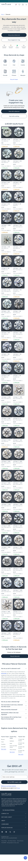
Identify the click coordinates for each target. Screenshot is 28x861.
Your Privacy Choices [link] (12, 840)
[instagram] (14, 832)
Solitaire (12, 741)
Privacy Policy (4, 840)
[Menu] (26, 4)
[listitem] (14, 810)
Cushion (3, 744)
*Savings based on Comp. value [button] (13, 842)
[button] (14, 668)
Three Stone (13, 749)
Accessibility (3, 842)
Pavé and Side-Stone (13, 746)
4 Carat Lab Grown (21, 751)
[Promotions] (16, 4)
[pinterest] (6, 832)
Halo (11, 743)
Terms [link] (18, 788)
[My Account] (19, 4)
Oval (2, 742)
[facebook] (2, 832)
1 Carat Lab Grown (21, 740)
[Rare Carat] (5, 4)
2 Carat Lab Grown (21, 743)
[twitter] (10, 832)
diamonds (3, 673)
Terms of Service (20, 840)
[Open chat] (25, 857)
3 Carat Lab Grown (21, 747)
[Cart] (23, 4)
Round (2, 739)
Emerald (3, 746)
